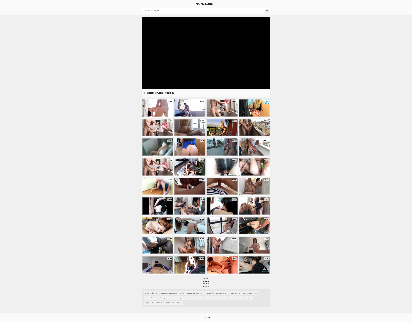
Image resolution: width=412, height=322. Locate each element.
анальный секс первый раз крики (156, 298)
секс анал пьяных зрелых (173, 303)
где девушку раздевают (169, 293)
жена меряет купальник (178, 298)
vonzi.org (204, 4)
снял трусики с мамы (250, 293)
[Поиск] (267, 11)
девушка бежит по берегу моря (216, 293)
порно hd (206, 283)
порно (206, 278)
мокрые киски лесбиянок (153, 303)
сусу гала (249, 298)
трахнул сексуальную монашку (215, 298)
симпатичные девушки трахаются (191, 293)
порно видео (206, 281)
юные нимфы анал (151, 293)
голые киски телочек (236, 298)
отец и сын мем (235, 293)
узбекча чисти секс (195, 298)
